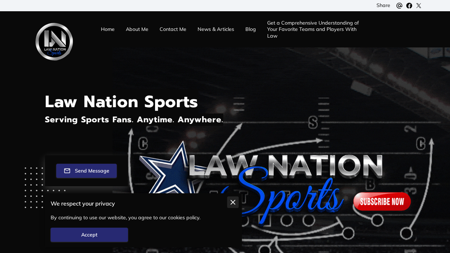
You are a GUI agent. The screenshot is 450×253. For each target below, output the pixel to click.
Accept (89, 235)
